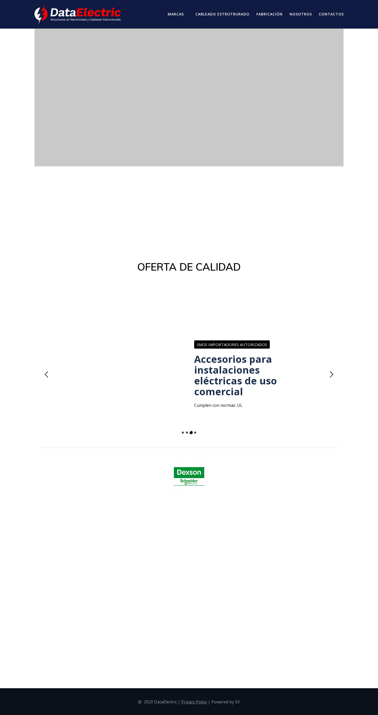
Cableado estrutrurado (222, 14)
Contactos (331, 14)
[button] (44, 374)
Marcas (176, 14)
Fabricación (269, 14)
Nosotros (301, 14)
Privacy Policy (194, 702)
